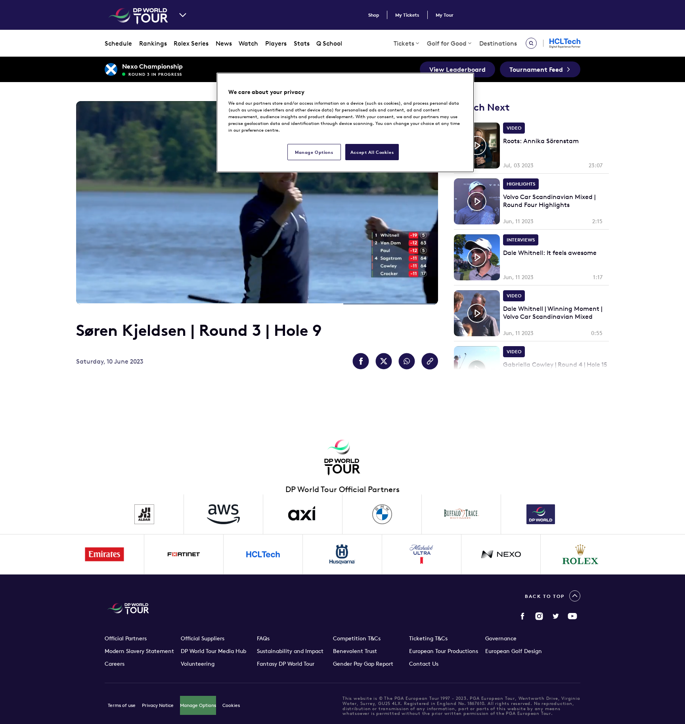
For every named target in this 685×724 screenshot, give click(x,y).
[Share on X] (383, 361)
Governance (501, 638)
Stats (302, 43)
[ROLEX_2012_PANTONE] (580, 554)
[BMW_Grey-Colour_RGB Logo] (382, 514)
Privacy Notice (158, 705)
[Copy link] (429, 361)
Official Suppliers (202, 638)
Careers (114, 663)
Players (276, 43)
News (224, 43)
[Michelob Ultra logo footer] (421, 554)
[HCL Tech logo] (263, 554)
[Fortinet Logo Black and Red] (184, 554)
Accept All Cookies (372, 152)
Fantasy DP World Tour (285, 663)
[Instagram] (539, 616)
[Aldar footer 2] (144, 514)
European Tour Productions (443, 651)
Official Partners (126, 638)
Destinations (498, 43)
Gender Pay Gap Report (363, 663)
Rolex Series (191, 43)
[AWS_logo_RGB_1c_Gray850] (223, 514)
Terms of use (122, 705)
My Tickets (407, 15)
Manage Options (198, 705)
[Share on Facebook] (360, 361)
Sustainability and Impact (290, 651)
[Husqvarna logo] (342, 554)
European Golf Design (513, 651)
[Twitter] (556, 616)
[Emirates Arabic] (104, 554)
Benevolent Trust (355, 651)
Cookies (231, 705)
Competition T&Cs (357, 638)
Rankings (153, 43)
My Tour (444, 15)
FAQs (263, 638)
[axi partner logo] (302, 514)
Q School (329, 43)
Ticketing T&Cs (428, 638)
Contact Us (423, 663)
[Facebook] (522, 616)
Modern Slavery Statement (139, 651)
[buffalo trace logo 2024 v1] (461, 514)
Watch (248, 43)
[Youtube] (572, 616)
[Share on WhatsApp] (406, 361)
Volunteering (197, 663)
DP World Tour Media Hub (213, 651)
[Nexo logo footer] (501, 554)
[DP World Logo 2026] (540, 514)
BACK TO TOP (544, 596)
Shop (373, 15)
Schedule (118, 43)
